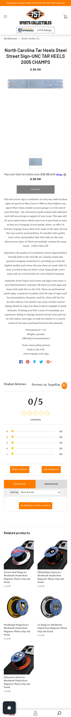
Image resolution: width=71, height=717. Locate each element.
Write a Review (19, 469)
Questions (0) (51, 484)
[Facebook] (21, 362)
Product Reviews (15, 384)
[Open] (9, 707)
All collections (10, 39)
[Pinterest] (27, 362)
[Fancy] (34, 362)
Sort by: (14, 492)
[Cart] (65, 16)
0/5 (35, 402)
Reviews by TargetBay (46, 384)
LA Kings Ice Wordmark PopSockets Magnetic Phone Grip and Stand (52, 628)
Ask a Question (51, 469)
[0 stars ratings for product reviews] (35, 414)
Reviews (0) (20, 484)
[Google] (49, 362)
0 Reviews (35, 419)
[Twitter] (41, 362)
